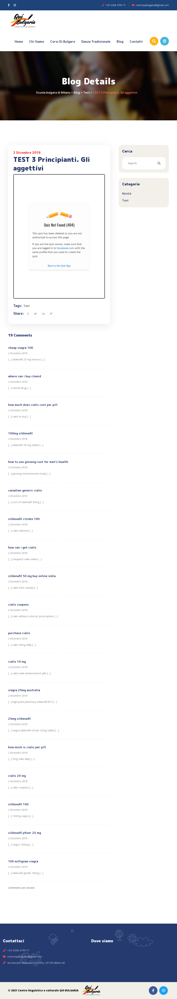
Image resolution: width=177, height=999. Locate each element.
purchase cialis (19, 633)
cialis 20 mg (17, 776)
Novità (126, 193)
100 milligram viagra (23, 861)
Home (19, 41)
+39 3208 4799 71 (115, 5)
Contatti (136, 41)
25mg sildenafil (19, 719)
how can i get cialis (22, 547)
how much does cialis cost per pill (32, 405)
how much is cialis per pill (27, 747)
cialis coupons (18, 604)
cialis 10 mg (17, 662)
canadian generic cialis (25, 490)
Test (26, 306)
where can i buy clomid (24, 376)
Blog (120, 41)
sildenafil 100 (18, 804)
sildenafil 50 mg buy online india (32, 576)
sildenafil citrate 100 (24, 519)
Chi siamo (36, 41)
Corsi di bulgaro (62, 41)
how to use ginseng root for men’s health (38, 462)
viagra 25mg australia (24, 690)
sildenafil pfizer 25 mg (24, 833)
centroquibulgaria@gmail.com (152, 5)
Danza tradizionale (95, 41)
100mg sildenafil (20, 433)
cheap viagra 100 (20, 348)
